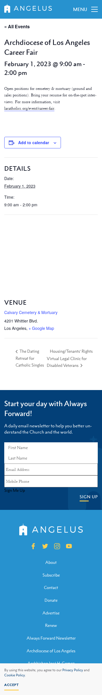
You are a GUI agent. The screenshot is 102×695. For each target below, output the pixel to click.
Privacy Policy (72, 670)
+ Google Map (41, 328)
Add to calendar (33, 142)
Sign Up (89, 496)
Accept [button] (11, 685)
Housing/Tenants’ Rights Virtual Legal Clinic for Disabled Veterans (70, 358)
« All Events (17, 26)
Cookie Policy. (15, 675)
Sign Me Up (14, 490)
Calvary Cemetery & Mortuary (31, 312)
